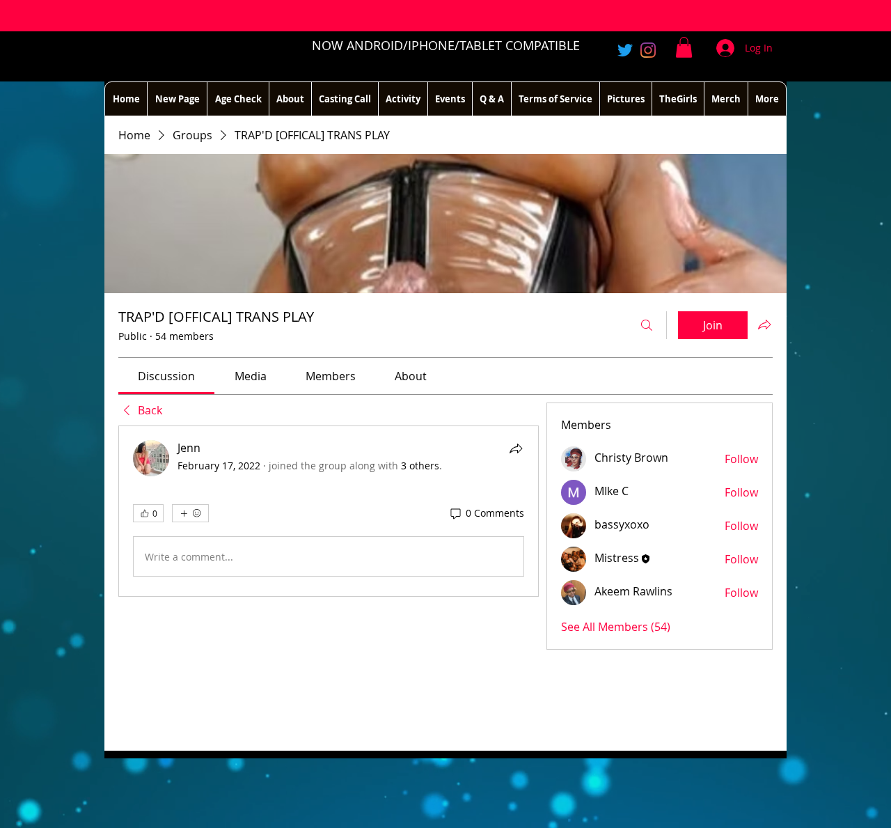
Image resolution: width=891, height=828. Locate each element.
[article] (328, 511)
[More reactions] (190, 513)
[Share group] (764, 324)
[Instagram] (648, 50)
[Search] (646, 325)
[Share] (515, 448)
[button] (684, 47)
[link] (166, 376)
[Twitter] (625, 50)
